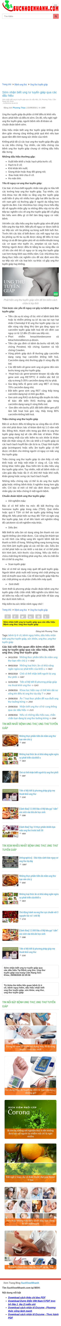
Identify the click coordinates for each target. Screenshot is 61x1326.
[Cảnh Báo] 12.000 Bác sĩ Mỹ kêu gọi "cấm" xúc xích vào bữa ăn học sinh (38, 810)
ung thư (42, 638)
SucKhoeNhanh (30, 1283)
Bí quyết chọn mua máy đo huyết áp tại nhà (30, 1267)
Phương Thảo (19, 108)
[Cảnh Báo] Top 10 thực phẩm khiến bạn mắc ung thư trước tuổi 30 (37, 828)
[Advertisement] (30, 50)
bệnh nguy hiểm (31, 635)
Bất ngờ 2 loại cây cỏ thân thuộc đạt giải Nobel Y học (30, 1178)
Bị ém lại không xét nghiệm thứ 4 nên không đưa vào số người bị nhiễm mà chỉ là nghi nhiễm (30, 1133)
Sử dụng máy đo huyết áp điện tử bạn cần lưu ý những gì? (30, 1091)
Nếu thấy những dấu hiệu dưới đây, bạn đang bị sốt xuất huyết (30, 1222)
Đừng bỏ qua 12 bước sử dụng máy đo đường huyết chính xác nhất (30, 1048)
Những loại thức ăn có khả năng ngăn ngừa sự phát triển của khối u (38, 756)
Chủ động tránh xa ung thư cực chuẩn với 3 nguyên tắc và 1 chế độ (38, 914)
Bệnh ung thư (21, 84)
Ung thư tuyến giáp (39, 84)
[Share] (8, 617)
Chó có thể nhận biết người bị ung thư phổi (38, 772)
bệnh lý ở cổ (14, 635)
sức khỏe (32, 638)
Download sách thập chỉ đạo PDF (27, 1297)
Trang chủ (6, 84)
